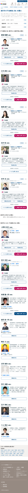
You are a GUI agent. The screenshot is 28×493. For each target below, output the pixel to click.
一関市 (7, 353)
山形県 (4, 331)
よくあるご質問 (6, 475)
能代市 (5, 450)
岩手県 (12, 230)
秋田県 (4, 395)
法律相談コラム (6, 471)
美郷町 (13, 455)
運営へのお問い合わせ (8, 477)
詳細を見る (14, 335)
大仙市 (10, 451)
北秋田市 (15, 451)
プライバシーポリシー (21, 471)
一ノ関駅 (5, 354)
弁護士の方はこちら (22, 1)
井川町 (6, 455)
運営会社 (5, 484)
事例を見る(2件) (7, 57)
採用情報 (5, 486)
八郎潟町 (2, 455)
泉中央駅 (5, 308)
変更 (25, 20)
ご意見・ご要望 (20, 467)
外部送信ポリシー (20, 473)
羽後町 (16, 455)
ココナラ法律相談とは (8, 467)
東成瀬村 (20, 455)
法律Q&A (5, 469)
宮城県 (4, 306)
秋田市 (7, 395)
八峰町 (17, 453)
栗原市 (7, 375)
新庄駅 (4, 332)
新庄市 (7, 331)
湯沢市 (12, 38)
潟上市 (7, 451)
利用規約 (18, 469)
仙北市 (23, 451)
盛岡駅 (13, 232)
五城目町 (21, 453)
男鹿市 (16, 450)
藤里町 (10, 453)
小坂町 (2, 453)
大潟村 (10, 455)
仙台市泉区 (9, 306)
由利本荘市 (3, 451)
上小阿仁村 (6, 453)
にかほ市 (19, 451)
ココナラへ (4, 1)
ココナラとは (6, 473)
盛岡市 (17, 230)
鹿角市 (22, 450)
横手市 (9, 450)
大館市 (12, 450)
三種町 (14, 453)
